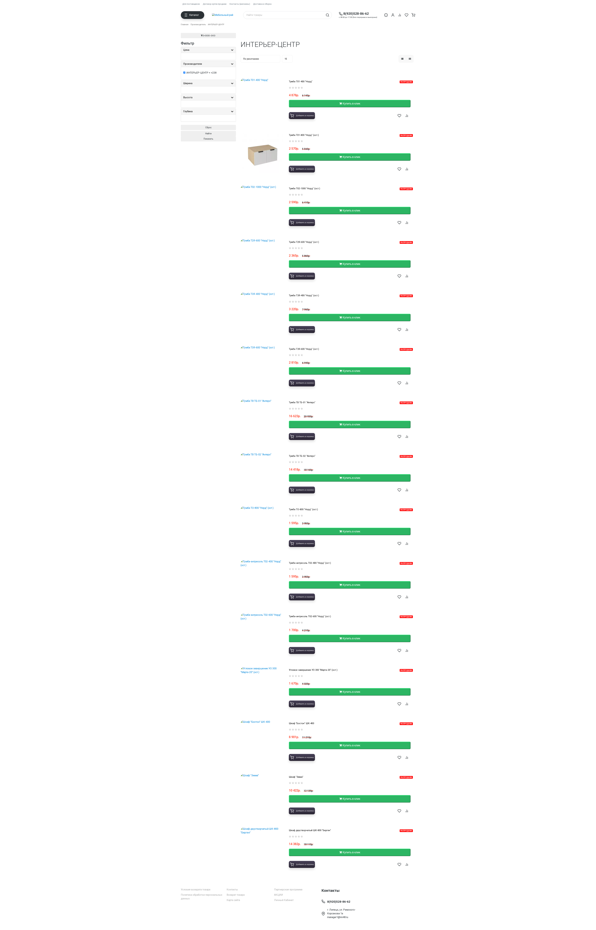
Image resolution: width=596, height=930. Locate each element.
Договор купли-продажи (214, 4)
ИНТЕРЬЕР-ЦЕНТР (216, 24)
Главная (184, 24)
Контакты (232, 889)
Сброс (208, 127)
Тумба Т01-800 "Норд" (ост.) (304, 135)
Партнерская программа (288, 889)
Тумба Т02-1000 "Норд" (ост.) (304, 188)
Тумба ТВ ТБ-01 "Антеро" (302, 402)
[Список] (402, 58)
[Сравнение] (400, 15)
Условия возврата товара (195, 889)
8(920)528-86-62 (356, 14)
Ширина (187, 83)
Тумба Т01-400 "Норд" (300, 81)
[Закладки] (406, 15)
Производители (192, 63)
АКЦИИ (278, 894)
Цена (186, 49)
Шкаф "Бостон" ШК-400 (301, 723)
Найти (208, 133)
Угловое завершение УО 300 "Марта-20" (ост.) (313, 670)
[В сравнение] (407, 115)
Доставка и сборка (262, 4)
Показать (208, 139)
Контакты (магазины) (240, 4)
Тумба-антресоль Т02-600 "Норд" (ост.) (310, 616)
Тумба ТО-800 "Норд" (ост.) (303, 509)
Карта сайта (233, 900)
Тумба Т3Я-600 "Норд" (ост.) (304, 349)
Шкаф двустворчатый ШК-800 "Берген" (310, 830)
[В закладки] (399, 115)
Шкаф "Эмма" (296, 777)
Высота (187, 97)
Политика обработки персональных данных (201, 896)
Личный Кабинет (284, 900)
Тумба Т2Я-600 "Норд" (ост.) (304, 242)
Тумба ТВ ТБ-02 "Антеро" (302, 456)
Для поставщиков (191, 4)
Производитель (198, 24)
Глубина (188, 111)
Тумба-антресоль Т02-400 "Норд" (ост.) (310, 563)
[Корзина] (413, 15)
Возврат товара (236, 894)
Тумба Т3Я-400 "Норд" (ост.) (304, 295)
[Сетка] (409, 58)
